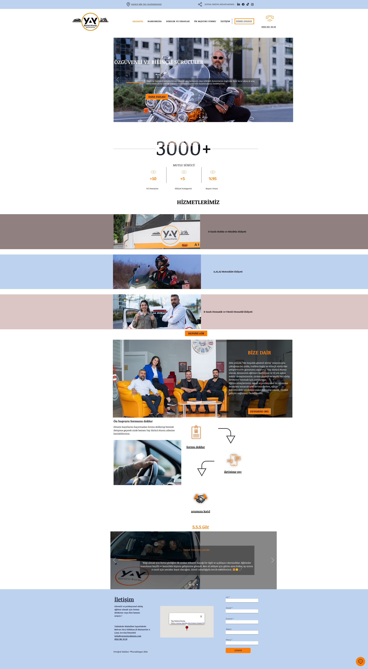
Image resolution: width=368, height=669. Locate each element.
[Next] (289, 80)
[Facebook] (243, 4)
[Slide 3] (206, 117)
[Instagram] (252, 4)
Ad (227, 597)
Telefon (229, 629)
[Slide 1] (200, 117)
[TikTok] (247, 4)
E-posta (229, 619)
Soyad (228, 608)
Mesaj (228, 640)
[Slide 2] (203, 117)
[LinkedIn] (238, 4)
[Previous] (117, 80)
